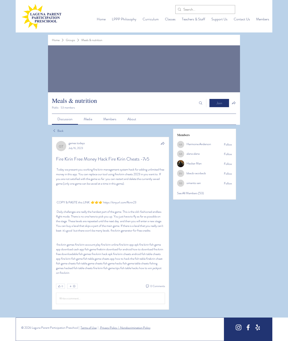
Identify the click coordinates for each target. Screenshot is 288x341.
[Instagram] (238, 327)
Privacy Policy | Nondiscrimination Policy (125, 327)
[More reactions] (72, 286)
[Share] (162, 143)
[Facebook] (248, 327)
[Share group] (233, 103)
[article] (110, 223)
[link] (64, 119)
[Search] (200, 103)
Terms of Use (89, 327)
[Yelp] (258, 327)
